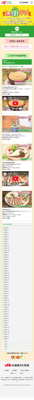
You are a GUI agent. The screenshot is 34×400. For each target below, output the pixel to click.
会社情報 (6, 370)
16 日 (5, 346)
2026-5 (6, 234)
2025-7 (6, 257)
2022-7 (6, 339)
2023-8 (6, 309)
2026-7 (6, 230)
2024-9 (6, 280)
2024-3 (6, 293)
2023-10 (6, 305)
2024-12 (6, 273)
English (21, 373)
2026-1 (6, 243)
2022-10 (6, 332)
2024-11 (6, 275)
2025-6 (6, 259)
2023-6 (6, 314)
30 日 (5, 341)
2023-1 (6, 325)
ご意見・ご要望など (25, 370)
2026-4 (6, 237)
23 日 (5, 344)
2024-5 (6, 289)
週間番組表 (25, 2)
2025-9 (6, 252)
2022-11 (6, 330)
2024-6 (6, 287)
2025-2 (6, 268)
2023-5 (6, 316)
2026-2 (6, 241)
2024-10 (6, 278)
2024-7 (6, 284)
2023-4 (6, 318)
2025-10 (6, 250)
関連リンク (13, 373)
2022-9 (6, 334)
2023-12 (6, 300)
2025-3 (6, 266)
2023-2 (6, 323)
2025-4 (6, 264)
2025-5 (6, 262)
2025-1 (6, 271)
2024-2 (6, 296)
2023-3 (6, 321)
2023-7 (6, 311)
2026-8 (6, 228)
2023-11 (6, 302)
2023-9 (6, 307)
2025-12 (6, 246)
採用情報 (14, 370)
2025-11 (6, 248)
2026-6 (6, 232)
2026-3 (6, 239)
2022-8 (6, 336)
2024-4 (6, 291)
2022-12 (6, 327)
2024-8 (6, 282)
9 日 (5, 349)
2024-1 (6, 298)
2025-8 (6, 255)
